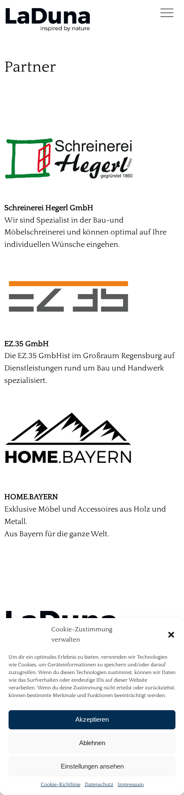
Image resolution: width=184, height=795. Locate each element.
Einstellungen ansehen (92, 766)
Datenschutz (99, 784)
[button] (171, 634)
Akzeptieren (92, 719)
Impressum (131, 784)
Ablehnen (92, 742)
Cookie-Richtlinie (60, 784)
